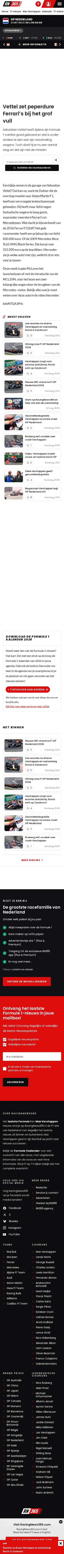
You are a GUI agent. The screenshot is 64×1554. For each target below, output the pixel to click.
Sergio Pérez (43, 1306)
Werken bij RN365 (46, 1203)
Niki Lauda (42, 1443)
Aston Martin (40, 196)
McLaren (12, 1257)
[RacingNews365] (12, 3)
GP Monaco (14, 1406)
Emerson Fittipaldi (47, 1466)
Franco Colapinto (46, 1358)
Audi (9, 1277)
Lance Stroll (43, 1332)
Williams (12, 1298)
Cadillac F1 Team (17, 1303)
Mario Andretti (44, 1492)
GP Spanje (13, 1450)
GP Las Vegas (15, 1474)
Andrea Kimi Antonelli (43, 1284)
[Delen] (56, 160)
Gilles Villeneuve (46, 1411)
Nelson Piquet (44, 1477)
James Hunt (43, 1417)
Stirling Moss (43, 1453)
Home (5, 11)
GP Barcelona (15, 1411)
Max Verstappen (32, 11)
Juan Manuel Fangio (44, 1460)
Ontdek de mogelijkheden (27, 981)
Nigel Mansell (44, 1448)
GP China (12, 1385)
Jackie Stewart (45, 1422)
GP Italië (12, 1445)
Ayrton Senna (44, 1406)
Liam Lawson (44, 1348)
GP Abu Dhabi (15, 1484)
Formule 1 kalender (27, 1151)
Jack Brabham (45, 1482)
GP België (12, 1430)
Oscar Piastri (43, 1296)
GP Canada (14, 1401)
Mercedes (9, 223)
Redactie (41, 1187)
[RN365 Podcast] (38, 4)
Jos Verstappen (45, 1432)
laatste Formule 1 (20, 1121)
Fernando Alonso (46, 1277)
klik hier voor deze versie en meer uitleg (27, 706)
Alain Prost (42, 1388)
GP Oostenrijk (15, 1416)
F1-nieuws (15, 11)
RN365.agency (44, 1208)
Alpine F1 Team (16, 1272)
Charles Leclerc (45, 1267)
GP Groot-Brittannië (13, 1423)
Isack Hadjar (43, 1291)
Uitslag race (12, 30)
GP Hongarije (14, 1435)
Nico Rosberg (44, 1382)
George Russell (45, 1262)
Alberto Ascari (44, 1401)
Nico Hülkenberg (46, 1337)
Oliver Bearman (45, 1353)
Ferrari (36, 217)
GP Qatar (12, 1479)
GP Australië (14, 1380)
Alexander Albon (46, 1343)
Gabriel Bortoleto (46, 1363)
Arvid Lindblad (44, 1322)
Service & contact (47, 1192)
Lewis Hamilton (45, 1272)
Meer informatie (34, 44)
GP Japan (12, 1390)
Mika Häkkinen (44, 1427)
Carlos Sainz (43, 1301)
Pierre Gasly (43, 1327)
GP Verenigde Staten (15, 1468)
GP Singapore (15, 1461)
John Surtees (44, 1487)
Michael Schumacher (44, 1395)
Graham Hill (43, 1472)
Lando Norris (43, 1257)
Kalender (47, 11)
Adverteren (43, 1198)
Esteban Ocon (45, 1312)
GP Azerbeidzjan (16, 1456)
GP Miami (12, 1395)
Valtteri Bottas (45, 1317)
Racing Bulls (14, 1293)
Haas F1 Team (15, 1288)
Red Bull (11, 1251)
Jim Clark (41, 1437)
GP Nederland (15, 1440)
